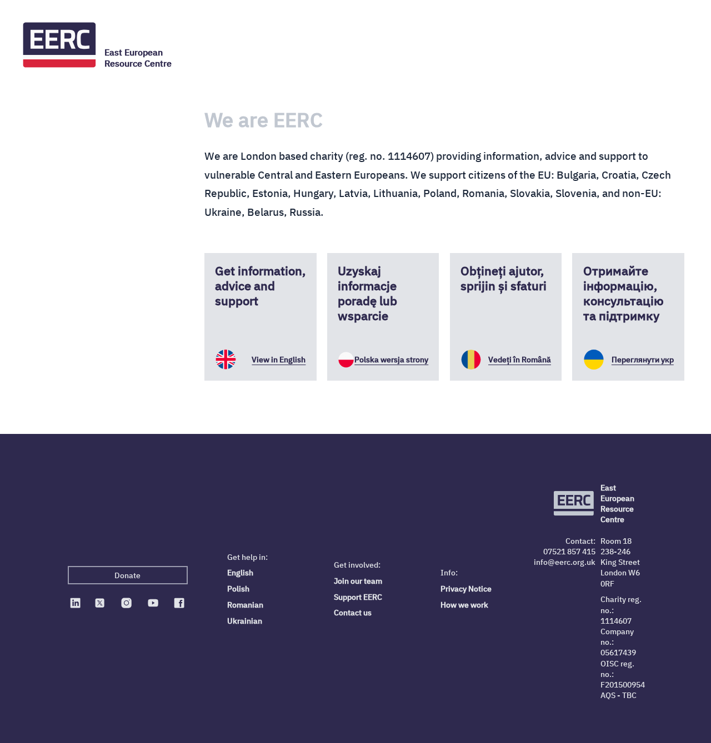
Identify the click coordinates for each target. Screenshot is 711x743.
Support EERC (358, 597)
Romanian (245, 604)
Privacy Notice (466, 588)
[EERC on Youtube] (152, 603)
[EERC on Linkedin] (75, 603)
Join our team (358, 580)
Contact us (353, 612)
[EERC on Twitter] (99, 603)
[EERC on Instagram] (126, 603)
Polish (238, 588)
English (240, 572)
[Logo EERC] (60, 45)
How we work (464, 604)
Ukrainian (244, 620)
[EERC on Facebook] (179, 603)
